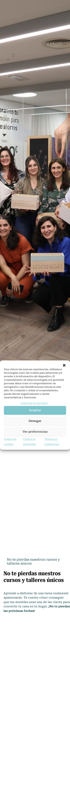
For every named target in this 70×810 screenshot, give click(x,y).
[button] (64, 365)
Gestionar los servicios (34, 403)
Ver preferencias (35, 432)
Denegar (35, 421)
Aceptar (35, 410)
